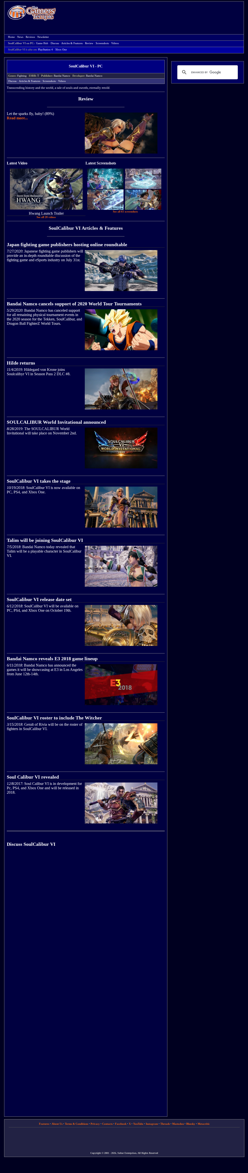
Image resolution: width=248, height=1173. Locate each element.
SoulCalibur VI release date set (39, 599)
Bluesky (190, 1123)
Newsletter (43, 37)
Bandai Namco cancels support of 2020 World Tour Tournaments (74, 303)
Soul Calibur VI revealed (33, 777)
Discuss (55, 43)
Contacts (107, 1123)
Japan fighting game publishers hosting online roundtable (67, 244)
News (20, 37)
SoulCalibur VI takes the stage (38, 481)
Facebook (120, 1123)
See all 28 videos (46, 217)
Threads (165, 1123)
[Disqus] (86, 919)
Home (32, 12)
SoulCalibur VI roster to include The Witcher (54, 717)
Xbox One (61, 49)
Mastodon (178, 1123)
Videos (115, 43)
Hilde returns (21, 363)
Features (44, 1123)
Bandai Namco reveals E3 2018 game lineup (52, 658)
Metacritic (204, 1123)
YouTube (138, 1123)
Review (89, 43)
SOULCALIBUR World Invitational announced (56, 422)
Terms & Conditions (76, 1123)
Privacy (95, 1123)
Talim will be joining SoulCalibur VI (45, 540)
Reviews (30, 37)
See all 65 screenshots (125, 211)
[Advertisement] (152, 13)
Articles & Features (72, 43)
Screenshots (102, 43)
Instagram (152, 1123)
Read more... (17, 118)
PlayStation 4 (45, 49)
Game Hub (42, 43)
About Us (57, 1123)
